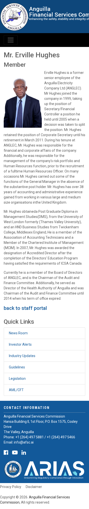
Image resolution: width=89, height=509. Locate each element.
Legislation (17, 379)
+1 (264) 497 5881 (29, 437)
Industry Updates (22, 356)
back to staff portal (25, 308)
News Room (18, 333)
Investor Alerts (20, 344)
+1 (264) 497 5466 (61, 437)
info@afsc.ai (24, 442)
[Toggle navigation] (11, 40)
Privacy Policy (10, 487)
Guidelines (17, 367)
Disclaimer (34, 487)
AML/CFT (16, 390)
